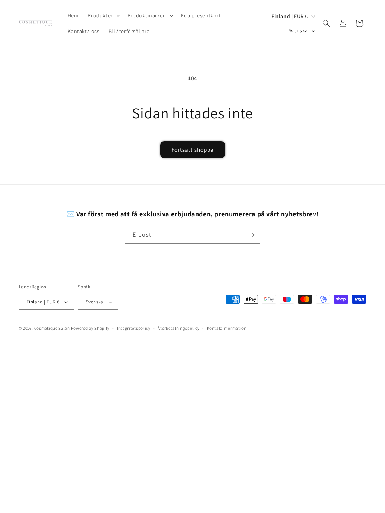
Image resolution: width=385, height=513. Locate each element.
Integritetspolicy (133, 328)
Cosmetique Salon (52, 328)
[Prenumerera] (251, 235)
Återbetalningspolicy (178, 328)
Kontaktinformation (227, 328)
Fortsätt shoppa (192, 149)
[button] (103, 15)
